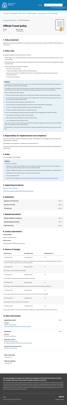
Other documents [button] (9, 225)
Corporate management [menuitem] (32, 13)
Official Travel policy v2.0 (11, 336)
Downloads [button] (7, 331)
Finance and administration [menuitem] (52, 13)
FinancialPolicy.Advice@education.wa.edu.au (14, 243)
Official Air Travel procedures (10, 188)
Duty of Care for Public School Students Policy (47, 178)
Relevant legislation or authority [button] (13, 218)
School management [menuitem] (13, 13)
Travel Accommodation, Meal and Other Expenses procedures (18, 191)
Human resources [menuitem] (22, 13)
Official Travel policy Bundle (11, 348)
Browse (40, 5)
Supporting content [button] (10, 320)
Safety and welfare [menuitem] (42, 13)
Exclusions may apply (59, 397)
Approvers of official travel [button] (11, 201)
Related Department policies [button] (11, 222)
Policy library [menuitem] (5, 13)
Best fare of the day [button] (9, 204)
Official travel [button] (8, 208)
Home (4, 397)
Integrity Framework (53, 127)
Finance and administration (10, 20)
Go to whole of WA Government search (58, 7)
